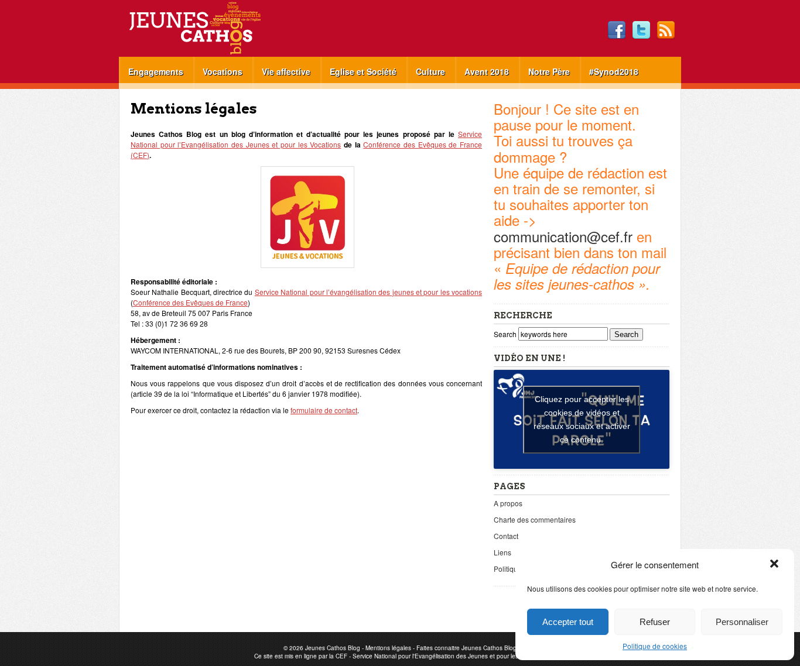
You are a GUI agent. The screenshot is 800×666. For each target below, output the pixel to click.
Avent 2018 (486, 71)
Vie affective (286, 71)
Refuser (655, 622)
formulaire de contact (323, 410)
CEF (341, 656)
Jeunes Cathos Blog (214, 28)
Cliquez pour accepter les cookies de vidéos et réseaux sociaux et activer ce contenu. (582, 419)
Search (506, 334)
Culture (430, 71)
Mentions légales (388, 648)
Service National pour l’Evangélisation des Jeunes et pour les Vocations (306, 139)
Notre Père (549, 71)
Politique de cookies (655, 646)
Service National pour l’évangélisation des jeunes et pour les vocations (368, 292)
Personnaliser (742, 622)
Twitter (641, 30)
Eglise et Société (363, 71)
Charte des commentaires (535, 519)
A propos (508, 503)
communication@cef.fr (563, 236)
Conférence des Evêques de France (190, 302)
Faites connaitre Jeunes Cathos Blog (466, 648)
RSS (666, 30)
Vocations (222, 71)
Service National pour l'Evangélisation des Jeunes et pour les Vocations (449, 656)
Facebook (616, 30)
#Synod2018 (613, 71)
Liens (502, 552)
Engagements (155, 71)
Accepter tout (567, 622)
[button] (775, 565)
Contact (506, 536)
